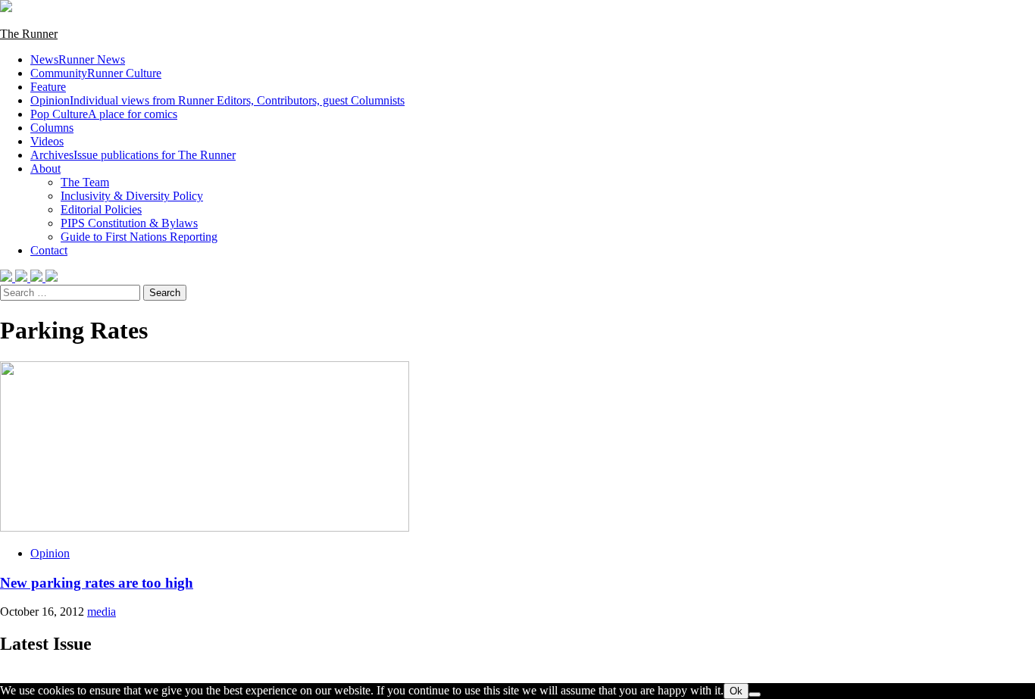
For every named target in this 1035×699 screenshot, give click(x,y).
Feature (48, 86)
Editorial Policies (101, 209)
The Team (85, 182)
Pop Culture (103, 114)
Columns (51, 127)
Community (95, 73)
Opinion (217, 100)
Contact (48, 250)
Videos (47, 141)
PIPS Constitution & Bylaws (129, 223)
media (101, 611)
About (45, 168)
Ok (736, 691)
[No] (755, 694)
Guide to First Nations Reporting (139, 236)
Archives (133, 154)
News (77, 59)
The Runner (29, 33)
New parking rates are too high (96, 583)
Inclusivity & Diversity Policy (132, 195)
